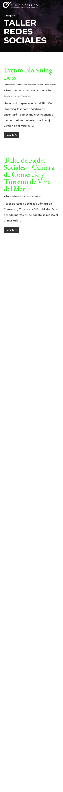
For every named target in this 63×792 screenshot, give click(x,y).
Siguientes (26, 96)
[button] (58, 4)
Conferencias (9, 84)
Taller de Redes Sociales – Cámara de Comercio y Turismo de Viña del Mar (29, 174)
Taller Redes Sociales (46, 84)
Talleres (7, 196)
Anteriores (36, 196)
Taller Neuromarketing (35, 90)
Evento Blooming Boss (28, 73)
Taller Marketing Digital (14, 90)
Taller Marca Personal (26, 84)
